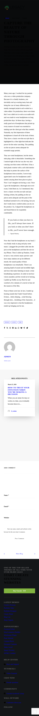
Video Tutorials (11, 673)
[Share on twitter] (7, 328)
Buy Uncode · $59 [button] (19, 591)
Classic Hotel (8, 614)
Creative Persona (9, 605)
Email (6, 506)
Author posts (7, 360)
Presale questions (12, 682)
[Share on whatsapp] (18, 328)
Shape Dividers (9, 650)
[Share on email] (27, 328)
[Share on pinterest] (13, 328)
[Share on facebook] (4, 328)
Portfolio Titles (9, 608)
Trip (20, 322)
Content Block (9, 641)
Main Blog (19, 554)
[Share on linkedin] (15, 328)
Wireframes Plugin (10, 635)
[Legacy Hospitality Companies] (15, 8)
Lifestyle (7, 18)
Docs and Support (12, 664)
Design (7, 322)
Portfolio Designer (10, 611)
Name (6, 495)
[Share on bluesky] (21, 328)
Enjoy (14, 322)
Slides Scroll (8, 647)
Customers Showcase (13, 703)
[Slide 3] (22, 452)
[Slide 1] (17, 452)
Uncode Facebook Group (15, 693)
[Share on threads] (10, 328)
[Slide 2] (19, 452)
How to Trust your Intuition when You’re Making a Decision (18, 391)
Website (6, 518)
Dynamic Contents (10, 644)
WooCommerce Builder (12, 632)
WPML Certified (9, 653)
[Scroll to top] (35, 712)
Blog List (7, 617)
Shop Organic (8, 620)
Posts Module (8, 638)
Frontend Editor (9, 629)
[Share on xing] (24, 328)
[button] (34, 8)
